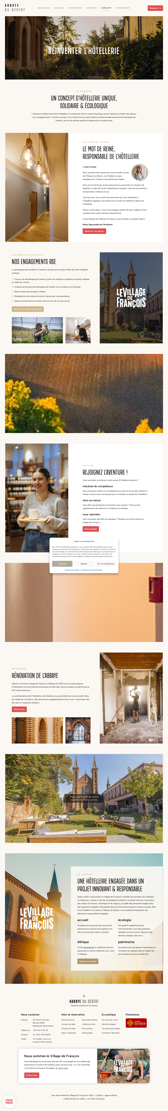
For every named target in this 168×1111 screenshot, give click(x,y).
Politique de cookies (72, 570)
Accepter (62, 564)
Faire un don (19, 709)
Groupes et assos (68, 1028)
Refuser (84, 564)
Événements (123, 8)
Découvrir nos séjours (94, 231)
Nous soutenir (91, 529)
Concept (106, 8)
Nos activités (87, 1028)
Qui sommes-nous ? (110, 1020)
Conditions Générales (110, 1033)
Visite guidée (87, 1033)
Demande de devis (89, 1020)
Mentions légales (109, 1024)
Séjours (59, 8)
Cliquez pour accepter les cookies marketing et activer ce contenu (84, 798)
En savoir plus (62, 1068)
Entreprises (75, 8)
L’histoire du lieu (88, 1024)
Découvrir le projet (87, 961)
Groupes (92, 8)
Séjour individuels (68, 1033)
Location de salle (68, 1024)
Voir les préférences (105, 564)
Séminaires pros (67, 1020)
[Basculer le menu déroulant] (160, 8)
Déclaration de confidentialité (91, 570)
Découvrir (44, 8)
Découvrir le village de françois (28, 309)
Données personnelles (111, 1028)
